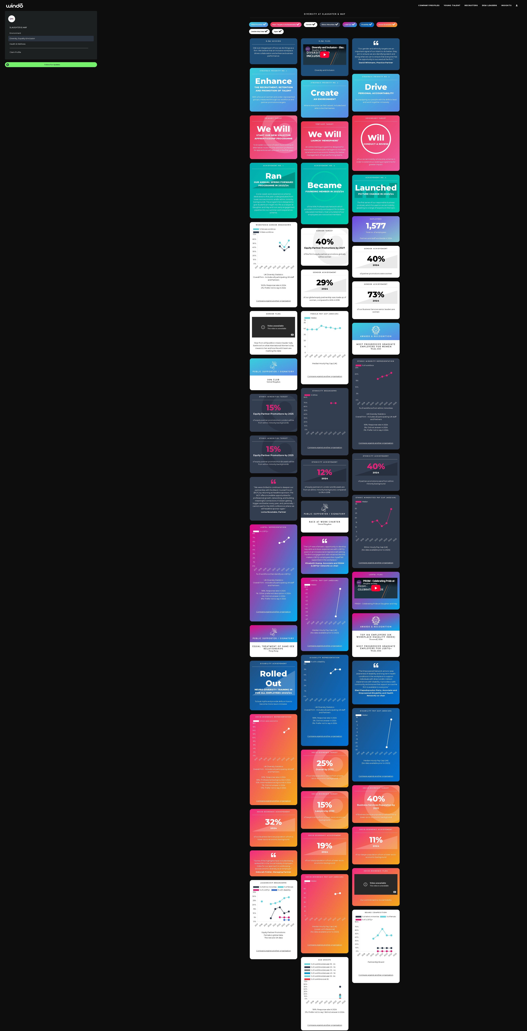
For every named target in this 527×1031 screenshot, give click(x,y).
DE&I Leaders (489, 5)
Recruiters (471, 5)
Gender (309, 25)
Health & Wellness (17, 44)
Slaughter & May (18, 28)
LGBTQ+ (348, 25)
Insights (506, 5)
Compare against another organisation (273, 301)
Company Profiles (429, 5)
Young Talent (452, 5)
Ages (276, 31)
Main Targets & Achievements (284, 25)
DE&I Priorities (257, 25)
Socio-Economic (385, 25)
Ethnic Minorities (328, 25)
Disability (365, 25)
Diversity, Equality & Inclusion (22, 38)
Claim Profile (15, 52)
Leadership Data (257, 31)
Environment (15, 33)
